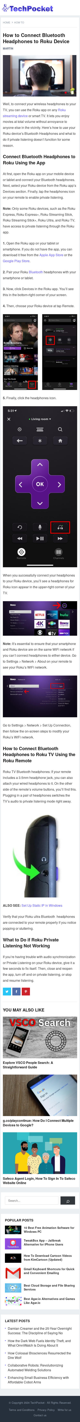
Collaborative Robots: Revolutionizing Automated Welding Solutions (35, 1367)
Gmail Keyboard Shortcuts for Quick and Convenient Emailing (49, 1271)
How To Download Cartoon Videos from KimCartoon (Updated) (48, 1258)
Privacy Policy (46, 1410)
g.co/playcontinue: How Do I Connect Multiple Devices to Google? (38, 1122)
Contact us (40, 1415)
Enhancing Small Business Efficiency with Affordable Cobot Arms (38, 1379)
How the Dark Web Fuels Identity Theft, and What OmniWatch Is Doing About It (39, 1343)
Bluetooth (36, 272)
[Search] (68, 1200)
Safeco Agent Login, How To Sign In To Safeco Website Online (39, 1180)
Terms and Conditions (22, 1410)
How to (19, 22)
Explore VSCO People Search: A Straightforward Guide (28, 1064)
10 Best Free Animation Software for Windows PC (49, 1230)
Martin (8, 48)
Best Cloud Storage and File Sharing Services (49, 1287)
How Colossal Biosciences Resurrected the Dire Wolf (39, 1355)
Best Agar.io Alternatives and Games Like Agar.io (49, 1301)
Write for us (64, 1410)
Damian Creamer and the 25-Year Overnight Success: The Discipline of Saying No (40, 1330)
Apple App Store (51, 255)
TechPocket (37, 1403)
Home (6, 22)
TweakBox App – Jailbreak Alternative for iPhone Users (43, 1242)
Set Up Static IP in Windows (42, 905)
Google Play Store (16, 260)
